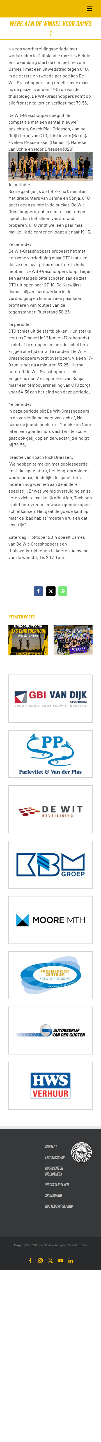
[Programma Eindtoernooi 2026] (28, 628)
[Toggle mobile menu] (90, 9)
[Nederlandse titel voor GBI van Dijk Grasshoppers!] (73, 628)
